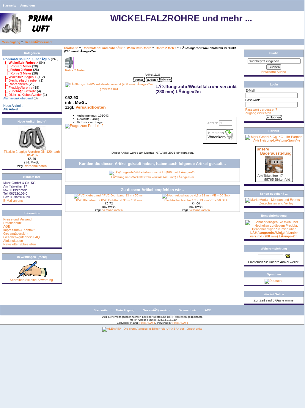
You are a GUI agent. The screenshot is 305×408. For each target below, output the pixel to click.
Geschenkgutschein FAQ (21, 237)
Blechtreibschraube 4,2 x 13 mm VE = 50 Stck (196, 200)
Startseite (9, 5)
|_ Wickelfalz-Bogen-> (20, 77)
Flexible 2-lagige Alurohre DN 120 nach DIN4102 (32, 153)
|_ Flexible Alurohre (17, 87)
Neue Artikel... (13, 105)
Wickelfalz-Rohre (139, 48)
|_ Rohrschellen (15, 84)
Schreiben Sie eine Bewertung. (32, 280)
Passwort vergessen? (261, 109)
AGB (6, 226)
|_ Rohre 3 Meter (17, 73)
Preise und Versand (17, 219)
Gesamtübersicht (15, 233)
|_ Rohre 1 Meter (17, 66)
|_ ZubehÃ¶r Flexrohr (19, 91)
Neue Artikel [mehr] (32, 121)
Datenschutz (12, 223)
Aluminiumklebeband (18, 98)
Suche (274, 53)
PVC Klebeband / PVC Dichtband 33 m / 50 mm (109, 200)
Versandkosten (36, 166)
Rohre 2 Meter (166, 48)
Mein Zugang (11, 42)
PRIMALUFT (147, 322)
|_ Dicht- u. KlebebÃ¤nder (22, 94)
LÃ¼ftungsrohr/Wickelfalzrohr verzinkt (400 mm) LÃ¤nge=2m (152, 177)
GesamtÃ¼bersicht (38, 42)
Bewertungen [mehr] (32, 256)
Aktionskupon (13, 240)
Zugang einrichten (258, 113)
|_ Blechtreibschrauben (20, 80)
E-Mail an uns (13, 200)
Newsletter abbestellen (19, 244)
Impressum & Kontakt (18, 230)
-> (26, 59)
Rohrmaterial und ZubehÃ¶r (102, 48)
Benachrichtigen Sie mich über (274, 232)
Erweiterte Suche (273, 72)
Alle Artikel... (12, 109)
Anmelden (27, 5)
